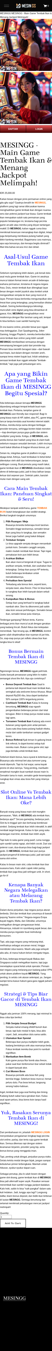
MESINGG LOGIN (40, 1132)
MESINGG (5, 13)
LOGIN (39, 129)
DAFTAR (13, 129)
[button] (13, 1223)
